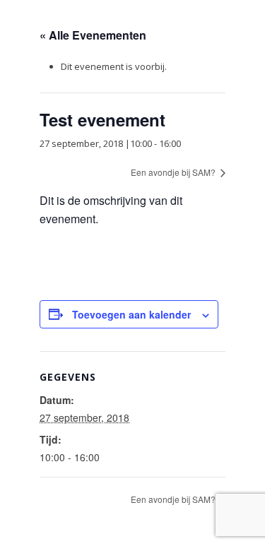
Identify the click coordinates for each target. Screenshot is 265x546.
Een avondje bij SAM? (174, 172)
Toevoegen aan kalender (131, 314)
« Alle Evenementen (93, 35)
